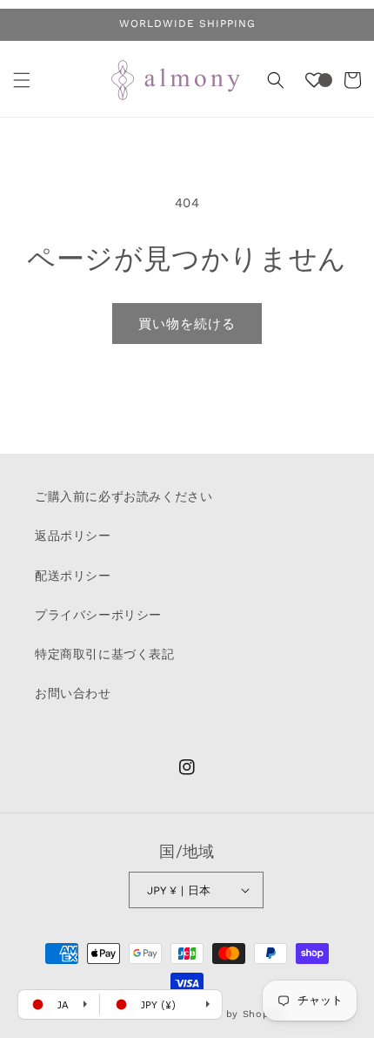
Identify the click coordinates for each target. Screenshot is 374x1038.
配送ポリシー (73, 576)
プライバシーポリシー (98, 615)
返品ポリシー (73, 536)
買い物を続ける (187, 324)
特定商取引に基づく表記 (105, 654)
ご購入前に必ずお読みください (123, 496)
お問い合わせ (73, 693)
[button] (22, 80)
